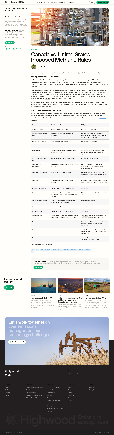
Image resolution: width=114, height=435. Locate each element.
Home (6, 387)
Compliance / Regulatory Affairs (34, 395)
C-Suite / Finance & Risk (32, 398)
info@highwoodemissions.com (102, 432)
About (69, 387)
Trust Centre (92, 387)
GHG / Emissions (30, 390)
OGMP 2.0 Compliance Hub (54, 387)
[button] (6, 49)
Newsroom (71, 395)
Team (69, 390)
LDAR (41, 249)
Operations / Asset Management (35, 387)
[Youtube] (9, 375)
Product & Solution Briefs (53, 400)
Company (71, 2)
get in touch (102, 118)
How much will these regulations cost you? (15, 22)
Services (46, 2)
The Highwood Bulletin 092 (95, 298)
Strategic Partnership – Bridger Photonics (55, 410)
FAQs (48, 403)
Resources (62, 2)
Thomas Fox (41, 66)
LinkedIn (70, 400)
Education (54, 2)
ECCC (33, 249)
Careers (70, 398)
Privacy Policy (92, 390)
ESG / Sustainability (31, 392)
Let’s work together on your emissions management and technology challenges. (16, 25)
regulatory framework (84, 249)
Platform (39, 2)
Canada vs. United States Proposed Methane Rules (14, 17)
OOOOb (54, 249)
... (32, 252)
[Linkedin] (6, 375)
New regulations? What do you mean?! (15, 19)
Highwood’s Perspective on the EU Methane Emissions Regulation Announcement (70, 300)
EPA (37, 249)
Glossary (49, 406)
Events (70, 392)
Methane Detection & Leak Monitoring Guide (54, 391)
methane (47, 249)
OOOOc (60, 249)
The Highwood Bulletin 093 (41, 298)
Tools (48, 398)
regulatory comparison (70, 249)
